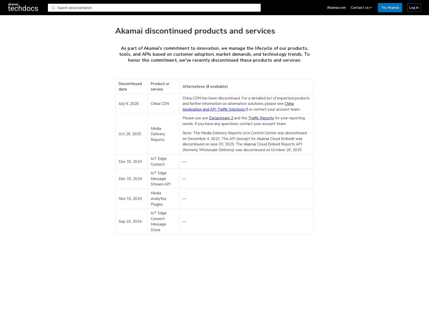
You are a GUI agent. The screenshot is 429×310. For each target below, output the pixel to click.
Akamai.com (336, 7)
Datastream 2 (221, 118)
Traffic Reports (261, 118)
